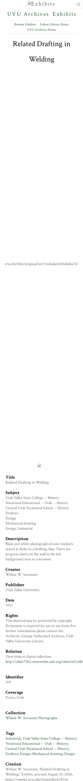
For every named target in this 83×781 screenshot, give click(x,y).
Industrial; (13, 738)
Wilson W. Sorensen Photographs (31, 717)
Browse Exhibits (25, 24)
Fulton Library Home (54, 24)
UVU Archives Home (41, 30)
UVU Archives (28, 14)
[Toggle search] (79, 4)
